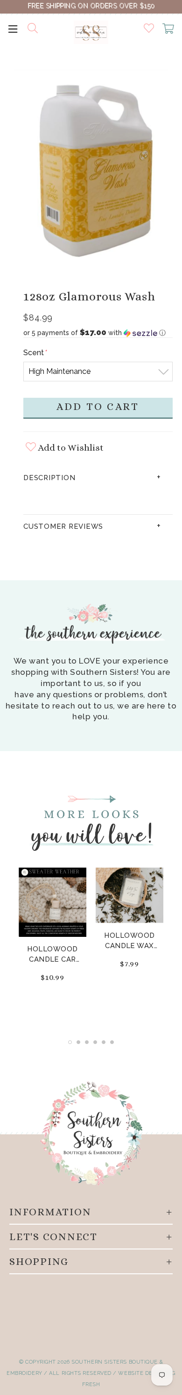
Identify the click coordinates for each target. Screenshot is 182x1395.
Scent (34, 352)
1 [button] (70, 1042)
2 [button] (78, 1042)
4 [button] (95, 1042)
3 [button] (87, 1042)
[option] (91, 168)
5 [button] (103, 1042)
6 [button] (112, 1042)
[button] (98, 332)
